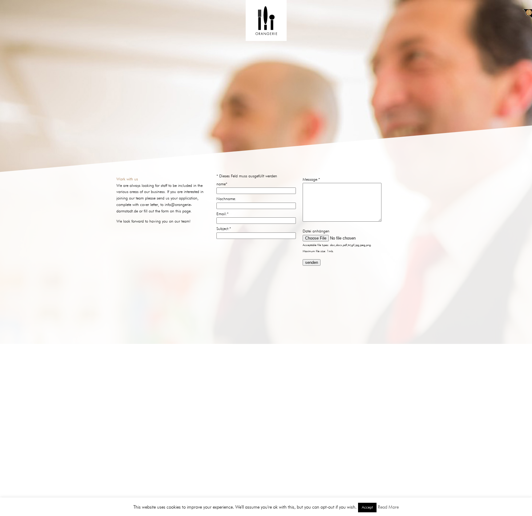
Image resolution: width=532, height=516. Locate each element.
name (221, 184)
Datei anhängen (316, 231)
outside (320, 490)
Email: (222, 214)
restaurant (231, 490)
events (293, 490)
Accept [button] (367, 508)
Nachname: (226, 199)
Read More (388, 507)
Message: (311, 180)
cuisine (265, 490)
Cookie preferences (527, 13)
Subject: (223, 229)
